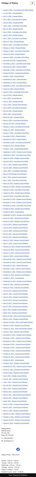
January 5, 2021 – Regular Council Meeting (16, 423)
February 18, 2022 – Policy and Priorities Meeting (18, 322)
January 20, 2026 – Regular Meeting (14, 54)
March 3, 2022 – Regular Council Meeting (15, 319)
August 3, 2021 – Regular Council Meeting (16, 372)
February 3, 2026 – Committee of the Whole (16, 51)
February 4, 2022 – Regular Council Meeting (16, 325)
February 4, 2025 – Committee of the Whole (16, 126)
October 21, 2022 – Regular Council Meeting (16, 275)
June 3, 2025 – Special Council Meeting (15, 104)
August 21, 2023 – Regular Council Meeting (16, 221)
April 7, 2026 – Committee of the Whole (15, 38)
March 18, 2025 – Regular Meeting (13, 117)
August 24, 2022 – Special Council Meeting (16, 284)
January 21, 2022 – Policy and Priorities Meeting (17, 328)
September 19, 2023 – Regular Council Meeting (17, 215)
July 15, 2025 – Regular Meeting (13, 95)
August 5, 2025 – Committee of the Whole (15, 92)
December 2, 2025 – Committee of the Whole (16, 63)
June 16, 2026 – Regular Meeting (13, 22)
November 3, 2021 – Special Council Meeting (16, 347)
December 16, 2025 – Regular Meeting (14, 60)
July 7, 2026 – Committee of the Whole (14, 19)
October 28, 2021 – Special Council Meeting (16, 357)
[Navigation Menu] (32, 3)
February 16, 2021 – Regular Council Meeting (16, 413)
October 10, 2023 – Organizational (13, 212)
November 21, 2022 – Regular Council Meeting (17, 272)
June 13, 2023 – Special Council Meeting (15, 231)
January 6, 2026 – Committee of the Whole (16, 57)
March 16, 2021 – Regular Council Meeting (16, 404)
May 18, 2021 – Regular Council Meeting (15, 385)
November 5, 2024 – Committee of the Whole (16, 142)
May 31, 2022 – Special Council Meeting (15, 300)
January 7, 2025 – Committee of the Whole (16, 133)
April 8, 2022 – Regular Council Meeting (15, 313)
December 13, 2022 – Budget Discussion (15, 265)
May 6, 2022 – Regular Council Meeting (15, 309)
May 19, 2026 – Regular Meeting (13, 29)
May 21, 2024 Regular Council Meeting (15, 174)
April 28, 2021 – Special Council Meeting (15, 391)
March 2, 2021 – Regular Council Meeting (15, 410)
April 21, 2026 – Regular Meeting (13, 35)
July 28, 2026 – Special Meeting (12, 13)
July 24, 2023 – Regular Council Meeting (15, 224)
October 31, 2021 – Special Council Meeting (16, 354)
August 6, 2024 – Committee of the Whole (15, 161)
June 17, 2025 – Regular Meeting (13, 101)
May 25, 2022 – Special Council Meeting (15, 303)
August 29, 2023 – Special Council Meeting (16, 218)
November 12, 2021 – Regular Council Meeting (17, 341)
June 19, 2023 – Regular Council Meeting (15, 227)
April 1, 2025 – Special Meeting (12, 114)
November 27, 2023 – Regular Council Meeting (17, 202)
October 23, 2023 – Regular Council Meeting (16, 208)
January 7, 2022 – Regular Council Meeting (16, 331)
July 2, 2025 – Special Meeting (12, 98)
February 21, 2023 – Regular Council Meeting (16, 246)
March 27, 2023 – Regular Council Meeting (16, 240)
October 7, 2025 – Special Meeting (13, 76)
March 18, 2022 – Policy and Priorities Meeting (17, 316)
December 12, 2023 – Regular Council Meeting (17, 199)
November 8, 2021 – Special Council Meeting (16, 344)
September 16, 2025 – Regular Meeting (15, 82)
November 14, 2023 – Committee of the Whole (17, 205)
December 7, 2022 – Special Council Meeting (16, 268)
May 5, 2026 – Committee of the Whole (15, 32)
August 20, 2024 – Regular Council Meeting (16, 158)
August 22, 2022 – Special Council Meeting (16, 287)
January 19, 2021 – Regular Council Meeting (16, 420)
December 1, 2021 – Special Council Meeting (16, 338)
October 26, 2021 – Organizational (13, 360)
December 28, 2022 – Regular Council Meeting (17, 259)
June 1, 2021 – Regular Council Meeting (15, 382)
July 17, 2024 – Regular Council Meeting (15, 164)
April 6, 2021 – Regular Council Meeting (15, 401)
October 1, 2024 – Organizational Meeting (15, 149)
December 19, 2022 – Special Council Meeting (17, 262)
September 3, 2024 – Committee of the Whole (17, 155)
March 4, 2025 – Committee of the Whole (15, 120)
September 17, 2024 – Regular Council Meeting (17, 152)
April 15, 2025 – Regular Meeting (13, 111)
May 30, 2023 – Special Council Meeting (15, 234)
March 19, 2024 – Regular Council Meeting (16, 183)
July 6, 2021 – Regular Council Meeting (15, 376)
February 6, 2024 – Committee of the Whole (16, 190)
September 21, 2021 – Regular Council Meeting (17, 366)
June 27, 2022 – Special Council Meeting (15, 294)
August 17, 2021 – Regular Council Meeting (16, 369)
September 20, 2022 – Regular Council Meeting (17, 281)
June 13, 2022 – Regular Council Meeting (15, 297)
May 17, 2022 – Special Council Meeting (15, 306)
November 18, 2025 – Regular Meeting (14, 67)
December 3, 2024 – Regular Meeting (14, 136)
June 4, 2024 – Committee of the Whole (15, 171)
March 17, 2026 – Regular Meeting (13, 41)
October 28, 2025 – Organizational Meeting (16, 73)
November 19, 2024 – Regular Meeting (14, 139)
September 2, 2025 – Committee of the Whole (17, 85)
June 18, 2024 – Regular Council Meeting (15, 167)
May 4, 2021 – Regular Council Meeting (15, 388)
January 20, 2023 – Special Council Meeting (16, 249)
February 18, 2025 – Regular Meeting (14, 123)
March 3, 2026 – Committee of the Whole (15, 44)
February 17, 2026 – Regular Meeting (14, 48)
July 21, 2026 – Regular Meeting (13, 16)
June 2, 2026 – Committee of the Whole (15, 26)
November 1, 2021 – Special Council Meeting (16, 350)
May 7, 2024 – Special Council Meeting (15, 177)
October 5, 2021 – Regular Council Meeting (16, 363)
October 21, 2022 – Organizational (13, 278)
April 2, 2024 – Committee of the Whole (15, 180)
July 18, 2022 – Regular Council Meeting (15, 290)
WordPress (24, 475)
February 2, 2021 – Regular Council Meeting (16, 417)
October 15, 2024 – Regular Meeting (14, 145)
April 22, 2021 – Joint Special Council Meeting (17, 395)
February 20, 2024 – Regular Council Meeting (16, 186)
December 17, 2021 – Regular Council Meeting (17, 335)
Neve (10, 475)
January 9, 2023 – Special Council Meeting (16, 256)
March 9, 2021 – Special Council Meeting (15, 407)
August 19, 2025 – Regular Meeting (13, 89)
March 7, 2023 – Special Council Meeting (15, 243)
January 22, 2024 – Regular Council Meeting (16, 193)
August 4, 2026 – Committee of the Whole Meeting (18, 10)
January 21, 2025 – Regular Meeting (14, 130)
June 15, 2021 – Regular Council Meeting (15, 379)
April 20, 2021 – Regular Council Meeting (15, 398)
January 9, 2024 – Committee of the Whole (16, 196)
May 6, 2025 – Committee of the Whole (15, 108)
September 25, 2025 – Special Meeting (14, 79)
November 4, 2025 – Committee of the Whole (16, 70)
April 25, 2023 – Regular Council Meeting (15, 237)
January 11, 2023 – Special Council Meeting (16, 253)
